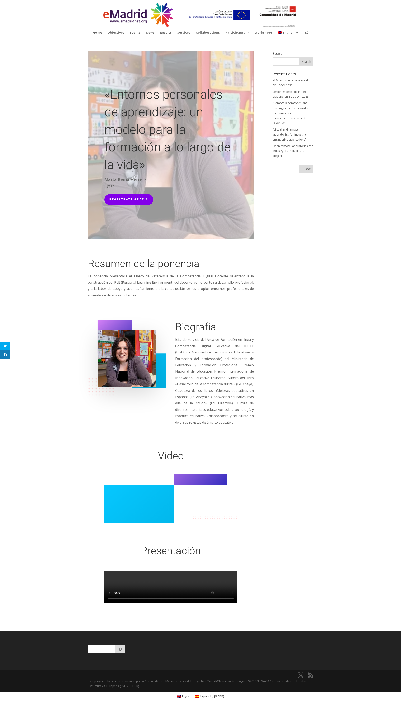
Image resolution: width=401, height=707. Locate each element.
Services (183, 33)
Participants (235, 33)
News (150, 33)
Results (166, 33)
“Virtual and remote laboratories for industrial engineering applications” (290, 134)
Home (97, 33)
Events (135, 33)
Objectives (116, 33)
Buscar (306, 169)
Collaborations (208, 33)
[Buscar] (120, 649)
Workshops (264, 33)
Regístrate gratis (128, 199)
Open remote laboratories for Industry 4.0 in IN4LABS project (293, 151)
